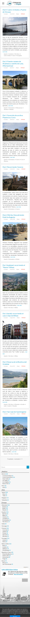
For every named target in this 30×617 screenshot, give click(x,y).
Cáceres (18, 159)
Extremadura (12, 107)
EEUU (3, 474)
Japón (3, 492)
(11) (8, 538)
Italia (3, 523)
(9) (12, 552)
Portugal (4, 538)
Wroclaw (4, 536)
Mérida (17, 259)
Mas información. (18, 574)
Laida (5, 406)
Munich (4, 510)
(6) (8, 530)
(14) (14, 477)
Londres (4, 547)
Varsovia (4, 534)
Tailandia (4, 500)
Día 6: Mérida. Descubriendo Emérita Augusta (13, 216)
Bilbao (16, 307)
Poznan (4, 533)
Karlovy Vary (5, 555)
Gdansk (4, 531)
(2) (8, 500)
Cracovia (4, 530)
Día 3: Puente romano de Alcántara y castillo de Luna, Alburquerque (13, 63)
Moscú (4, 562)
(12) (10, 543)
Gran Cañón (5, 479)
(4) (7, 506)
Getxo (13, 55)
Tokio (3, 495)
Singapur (4, 497)
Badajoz (12, 109)
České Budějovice (7, 554)
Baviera (4, 506)
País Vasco (17, 54)
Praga (4, 558)
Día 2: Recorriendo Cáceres (13, 167)
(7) (6, 495)
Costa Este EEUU (7, 475)
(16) (8, 505)
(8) (6, 558)
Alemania (4, 505)
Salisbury (4, 548)
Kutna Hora (5, 557)
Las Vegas (5, 480)
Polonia (4, 528)
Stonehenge (5, 550)
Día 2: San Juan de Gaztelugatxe (14, 412)
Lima (3, 487)
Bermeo (16, 454)
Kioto (3, 494)
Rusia (3, 561)
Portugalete (19, 55)
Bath (3, 545)
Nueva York (5, 483)
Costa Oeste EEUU (7, 477)
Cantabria (11, 54)
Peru (3, 485)
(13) (7, 512)
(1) (7, 497)
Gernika (22, 404)
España (5, 54)
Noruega (4, 526)
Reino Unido (5, 543)
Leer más (5, 51)
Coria (22, 159)
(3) (9, 479)
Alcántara (6, 109)
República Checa (6, 552)
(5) (12, 475)
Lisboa (4, 540)
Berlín (4, 508)
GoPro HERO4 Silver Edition (10, 569)
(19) (6, 474)
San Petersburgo (6, 564)
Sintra (4, 541)
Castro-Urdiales (7, 55)
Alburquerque (19, 107)
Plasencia (6, 161)
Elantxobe (17, 404)
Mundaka (14, 406)
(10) (6, 492)
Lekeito (9, 406)
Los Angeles (5, 482)
